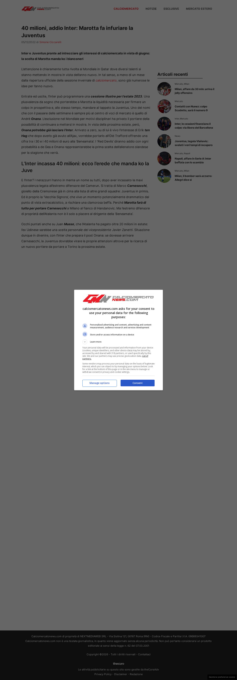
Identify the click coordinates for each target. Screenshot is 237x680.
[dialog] (118, 340)
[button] (118, 341)
